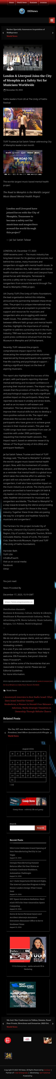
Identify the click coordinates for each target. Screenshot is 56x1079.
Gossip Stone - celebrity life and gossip (28, 809)
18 (17, 771)
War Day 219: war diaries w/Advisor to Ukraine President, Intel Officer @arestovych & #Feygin (36, 731)
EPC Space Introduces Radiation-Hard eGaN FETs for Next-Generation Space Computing (27, 902)
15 (38, 766)
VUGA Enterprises (19, 966)
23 (43, 771)
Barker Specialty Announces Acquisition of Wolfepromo (26, 31)
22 (38, 771)
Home (11, 2)
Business (33, 2)
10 (12, 766)
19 (23, 771)
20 (28, 771)
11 (17, 766)
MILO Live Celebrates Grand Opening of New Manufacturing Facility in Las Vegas (28, 851)
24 (12, 775)
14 (33, 766)
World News (22, 2)
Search (13, 823)
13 (28, 766)
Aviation (43, 2)
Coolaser (47, 1070)
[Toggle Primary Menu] (52, 20)
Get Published (44, 1073)
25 (17, 775)
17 (12, 771)
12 (23, 766)
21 (33, 771)
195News (32, 11)
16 (43, 766)
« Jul (12, 784)
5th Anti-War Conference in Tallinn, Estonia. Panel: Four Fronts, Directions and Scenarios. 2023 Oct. (29, 1022)
